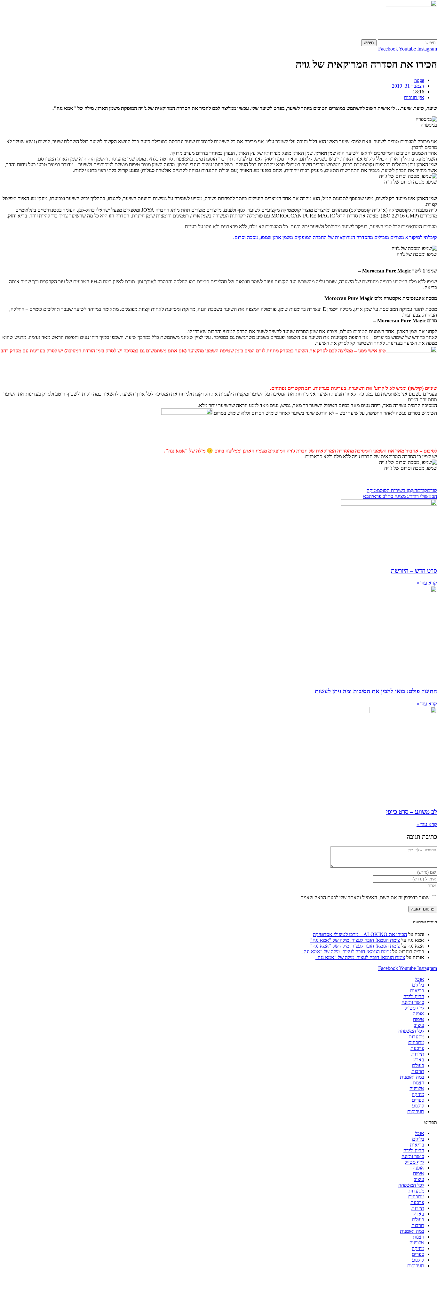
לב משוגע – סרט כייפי (411, 811)
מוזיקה (418, 1094)
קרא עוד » (427, 583)
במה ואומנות (412, 1077)
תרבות (417, 1071)
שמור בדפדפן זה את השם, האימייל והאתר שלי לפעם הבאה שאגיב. (364, 897)
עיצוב (419, 1025)
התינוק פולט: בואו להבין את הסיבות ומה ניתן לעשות (376, 691)
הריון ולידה (413, 996)
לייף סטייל (414, 1008)
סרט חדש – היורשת (414, 570)
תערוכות (415, 1111)
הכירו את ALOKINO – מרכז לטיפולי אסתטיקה (360, 934)
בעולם (418, 1065)
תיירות (417, 1054)
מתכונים (416, 1042)
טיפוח (418, 1019)
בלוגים (418, 985)
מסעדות (416, 1036)
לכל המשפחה (411, 1031)
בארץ (418, 1059)
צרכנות (417, 1048)
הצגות (418, 1082)
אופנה (418, 1013)
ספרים (418, 1100)
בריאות (417, 990)
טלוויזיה (416, 1088)
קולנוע (418, 1105)
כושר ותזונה (412, 1002)
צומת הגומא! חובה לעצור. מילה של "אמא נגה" (355, 940)
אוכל (419, 979)
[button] (218, 1122)
